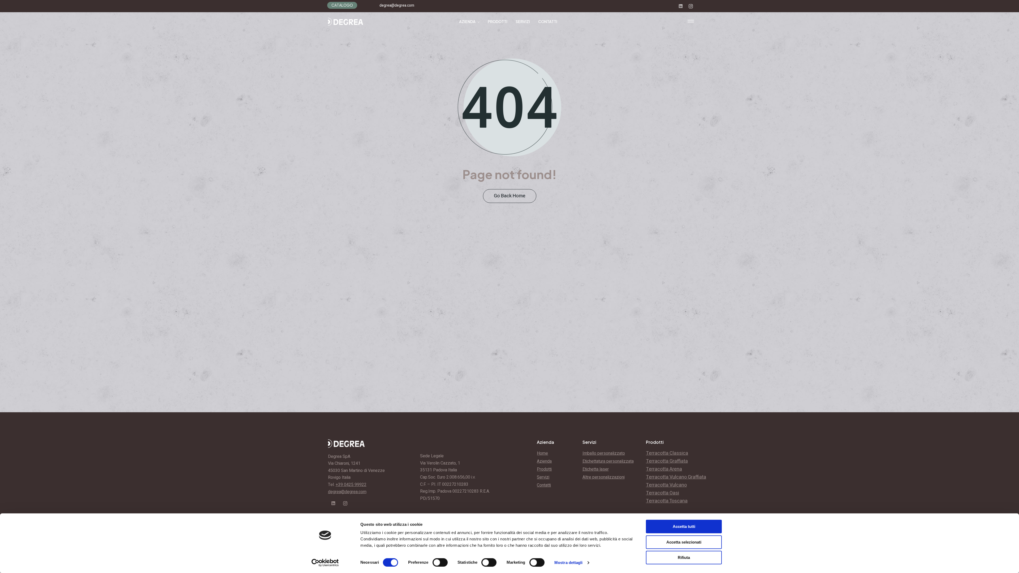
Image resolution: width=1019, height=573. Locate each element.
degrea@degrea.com (396, 5)
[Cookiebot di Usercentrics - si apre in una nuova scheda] (325, 563)
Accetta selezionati (683, 542)
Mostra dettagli (568, 562)
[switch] (440, 562)
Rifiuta (684, 557)
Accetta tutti (684, 526)
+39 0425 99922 (351, 484)
